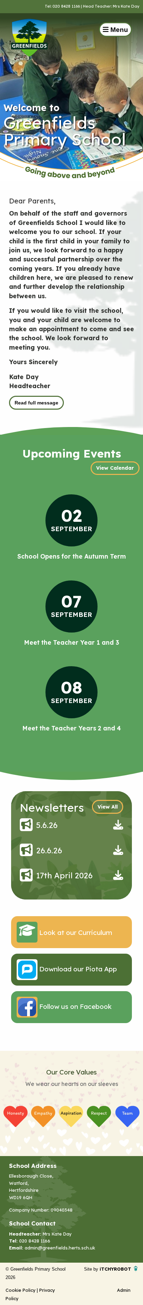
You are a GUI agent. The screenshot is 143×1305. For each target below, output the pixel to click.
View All (108, 807)
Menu (118, 29)
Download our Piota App (77, 969)
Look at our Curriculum (74, 932)
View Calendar (115, 468)
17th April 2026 (64, 875)
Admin (124, 1290)
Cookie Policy (20, 1290)
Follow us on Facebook (74, 1006)
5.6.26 (47, 825)
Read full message (36, 402)
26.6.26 (49, 850)
